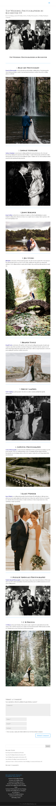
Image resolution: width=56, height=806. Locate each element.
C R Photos (29, 622)
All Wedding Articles (21, 15)
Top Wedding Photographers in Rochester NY (16, 757)
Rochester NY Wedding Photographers (16, 783)
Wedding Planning (43, 15)
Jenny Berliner (29, 212)
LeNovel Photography (29, 447)
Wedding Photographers (32, 15)
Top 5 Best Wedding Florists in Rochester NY (16, 755)
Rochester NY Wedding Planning (16, 778)
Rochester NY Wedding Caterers (16, 782)
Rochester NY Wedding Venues (16, 780)
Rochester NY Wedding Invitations (16, 794)
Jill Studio (29, 258)
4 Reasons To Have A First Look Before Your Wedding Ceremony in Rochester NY (24, 761)
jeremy (8, 15)
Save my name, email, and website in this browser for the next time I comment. (25, 731)
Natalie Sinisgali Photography (28, 577)
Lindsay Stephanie (28, 150)
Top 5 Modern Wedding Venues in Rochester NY (16, 759)
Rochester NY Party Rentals (16, 796)
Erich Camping (29, 389)
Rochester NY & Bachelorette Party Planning (16, 789)
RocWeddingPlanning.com (29, 804)
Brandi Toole (29, 342)
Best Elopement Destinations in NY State (15, 752)
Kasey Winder (29, 494)
